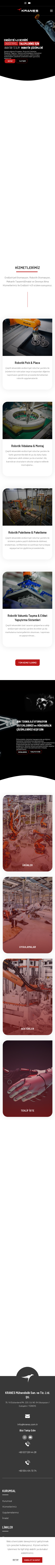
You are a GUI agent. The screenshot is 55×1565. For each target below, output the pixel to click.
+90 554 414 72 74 (28, 1470)
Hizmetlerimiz (9, 1506)
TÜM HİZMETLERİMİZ (27, 662)
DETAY (10, 61)
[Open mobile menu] (51, 11)
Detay (16, 1560)
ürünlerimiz (22, 752)
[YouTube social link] (29, 3)
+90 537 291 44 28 (27, 1452)
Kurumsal (7, 1500)
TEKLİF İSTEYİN (35, 752)
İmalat (5, 1518)
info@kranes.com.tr (27, 1424)
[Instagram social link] (25, 3)
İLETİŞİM (22, 61)
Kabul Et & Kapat (32, 1560)
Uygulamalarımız (10, 1512)
